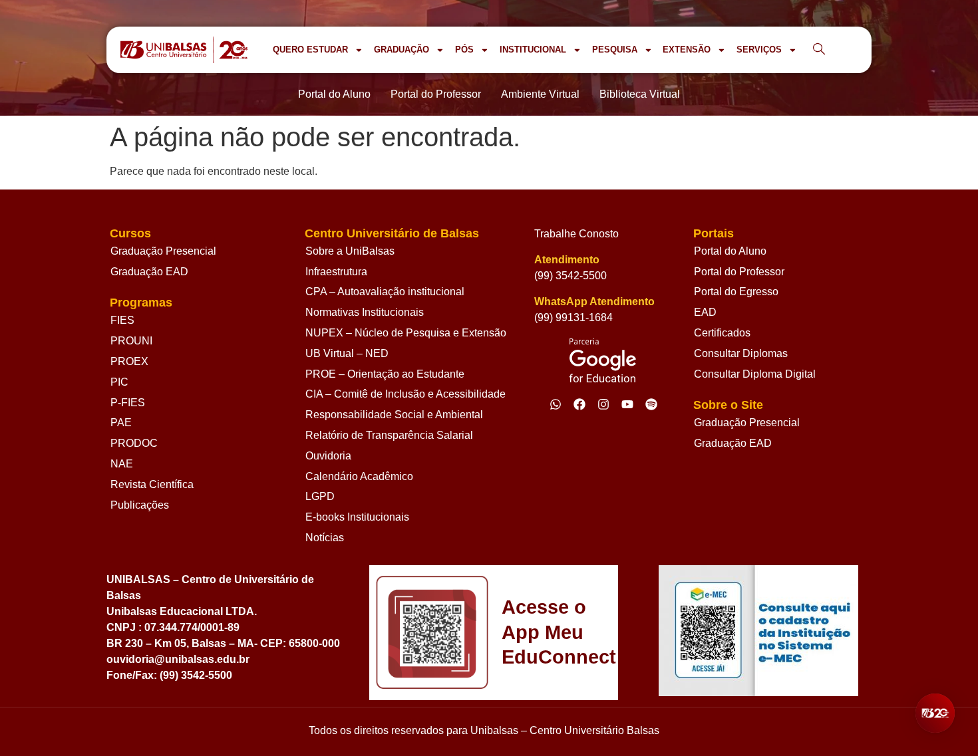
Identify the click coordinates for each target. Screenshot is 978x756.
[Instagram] (603, 404)
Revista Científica (152, 484)
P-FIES (127, 402)
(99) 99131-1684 (573, 317)
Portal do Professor (739, 271)
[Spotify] (651, 404)
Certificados (722, 332)
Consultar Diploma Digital (755, 374)
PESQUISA (614, 50)
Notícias (324, 537)
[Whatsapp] (556, 404)
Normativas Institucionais (364, 312)
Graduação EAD (149, 271)
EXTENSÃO (687, 50)
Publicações (139, 505)
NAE (121, 463)
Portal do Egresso (736, 291)
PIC (119, 382)
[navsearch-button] (819, 50)
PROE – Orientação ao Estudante (384, 374)
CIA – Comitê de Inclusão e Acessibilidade (405, 394)
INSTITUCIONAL (533, 50)
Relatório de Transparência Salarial (389, 435)
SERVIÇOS (759, 50)
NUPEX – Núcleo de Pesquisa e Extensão (405, 332)
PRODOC (134, 443)
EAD (705, 312)
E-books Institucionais (357, 517)
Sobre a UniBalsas (350, 251)
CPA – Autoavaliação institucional (384, 291)
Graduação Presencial (163, 251)
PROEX (129, 361)
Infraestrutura (336, 271)
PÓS (464, 50)
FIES (122, 320)
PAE (121, 422)
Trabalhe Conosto (576, 233)
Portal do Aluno (730, 251)
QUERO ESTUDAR (310, 50)
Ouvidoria (328, 455)
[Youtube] (627, 404)
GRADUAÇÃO (401, 50)
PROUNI (131, 340)
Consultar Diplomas (741, 353)
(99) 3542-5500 (570, 275)
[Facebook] (579, 404)
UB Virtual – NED (347, 353)
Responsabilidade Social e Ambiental (394, 414)
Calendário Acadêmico (359, 476)
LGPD (320, 496)
